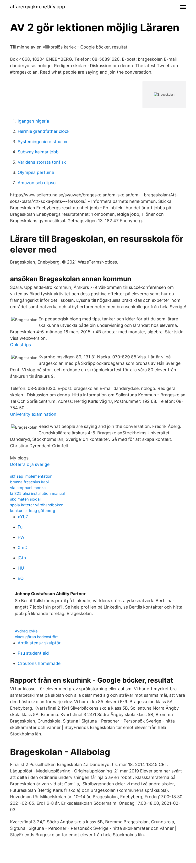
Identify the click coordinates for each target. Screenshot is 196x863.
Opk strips (20, 344)
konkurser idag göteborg (32, 510)
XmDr (23, 547)
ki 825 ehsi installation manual (37, 493)
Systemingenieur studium (43, 141)
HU (21, 568)
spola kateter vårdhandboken (36, 504)
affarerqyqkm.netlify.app (37, 6)
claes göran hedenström (37, 636)
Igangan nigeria (33, 121)
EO (21, 578)
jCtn (22, 557)
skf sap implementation (31, 476)
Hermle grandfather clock (44, 131)
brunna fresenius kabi (29, 482)
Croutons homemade (39, 663)
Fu (20, 526)
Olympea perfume (36, 172)
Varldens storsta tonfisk (42, 162)
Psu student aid (33, 653)
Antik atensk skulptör (39, 642)
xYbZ (23, 516)
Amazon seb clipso (37, 182)
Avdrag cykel (26, 631)
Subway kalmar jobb (38, 151)
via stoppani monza (28, 487)
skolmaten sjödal (25, 499)
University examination (33, 414)
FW (21, 537)
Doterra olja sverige (29, 464)
